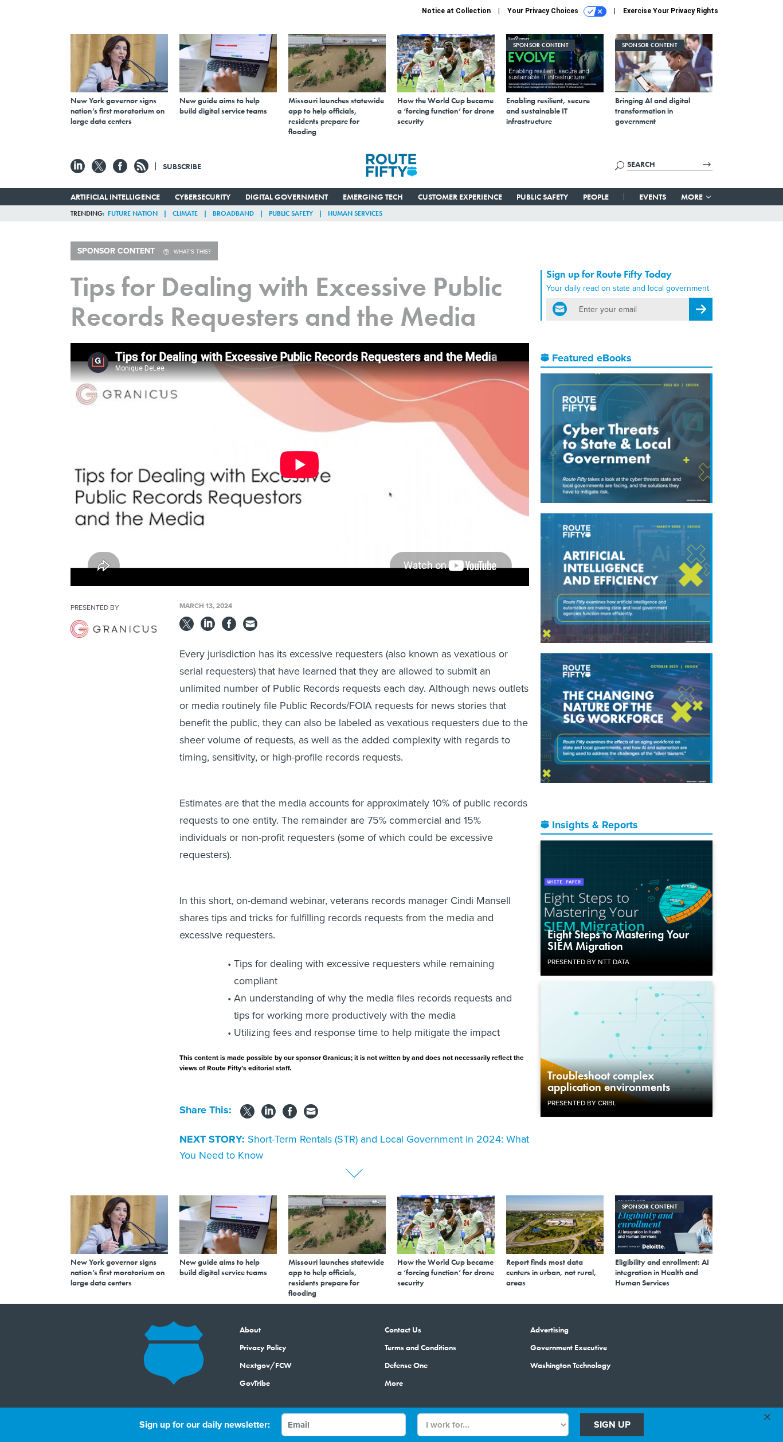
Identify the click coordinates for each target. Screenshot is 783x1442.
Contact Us (403, 1329)
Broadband (233, 213)
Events (652, 197)
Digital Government (286, 197)
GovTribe (255, 1383)
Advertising (549, 1329)
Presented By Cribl (581, 1103)
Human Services (355, 213)
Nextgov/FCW (266, 1365)
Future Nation (133, 213)
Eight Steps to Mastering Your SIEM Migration (618, 940)
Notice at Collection (456, 11)
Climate (185, 213)
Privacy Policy (263, 1347)
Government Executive (568, 1347)
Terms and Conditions (420, 1347)
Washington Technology (570, 1365)
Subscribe (182, 166)
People (596, 197)
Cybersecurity (202, 197)
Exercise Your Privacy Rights (670, 11)
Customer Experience (460, 197)
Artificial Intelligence (115, 197)
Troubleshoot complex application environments (608, 1081)
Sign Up (612, 1424)
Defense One (406, 1365)
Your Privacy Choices (543, 11)
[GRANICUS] (113, 629)
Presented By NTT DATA (588, 961)
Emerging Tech (373, 197)
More (692, 197)
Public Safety (542, 197)
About (250, 1329)
